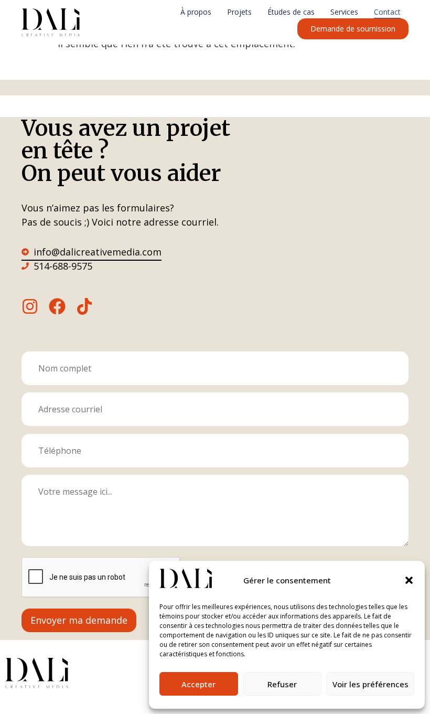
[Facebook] (57, 306)
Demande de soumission (352, 29)
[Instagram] (30, 306)
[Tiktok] (84, 306)
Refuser (282, 684)
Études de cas (291, 12)
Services (344, 12)
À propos (195, 12)
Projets (239, 12)
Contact (387, 12)
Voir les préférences (370, 684)
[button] (409, 580)
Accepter (198, 684)
